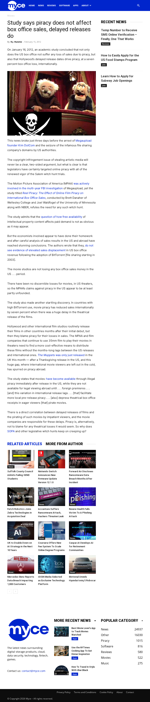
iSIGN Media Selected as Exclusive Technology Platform (51, 580)
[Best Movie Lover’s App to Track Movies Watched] (61, 632)
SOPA (11, 431)
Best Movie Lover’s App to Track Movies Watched (83, 631)
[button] (138, 5)
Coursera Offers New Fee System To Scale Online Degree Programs (51, 546)
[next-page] (15, 591)
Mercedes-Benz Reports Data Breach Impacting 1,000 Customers (20, 580)
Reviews (51, 5)
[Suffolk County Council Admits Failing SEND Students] (20, 459)
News (41, 5)
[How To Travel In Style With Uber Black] (61, 670)
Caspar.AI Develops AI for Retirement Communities (81, 546)
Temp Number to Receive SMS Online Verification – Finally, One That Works (119, 34)
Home (32, 5)
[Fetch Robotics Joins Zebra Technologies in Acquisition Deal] (20, 496)
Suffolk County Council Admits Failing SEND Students (20, 475)
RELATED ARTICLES (24, 444)
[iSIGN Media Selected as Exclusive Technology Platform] (51, 564)
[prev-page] (9, 591)
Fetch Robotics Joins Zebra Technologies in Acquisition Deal (19, 513)
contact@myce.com (33, 671)
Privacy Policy (63, 692)
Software (64, 5)
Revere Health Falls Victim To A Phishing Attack (80, 513)
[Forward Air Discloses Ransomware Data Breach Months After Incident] (82, 459)
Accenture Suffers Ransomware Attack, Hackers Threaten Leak (51, 513)
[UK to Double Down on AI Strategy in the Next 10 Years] (20, 530)
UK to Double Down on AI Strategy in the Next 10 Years (20, 546)
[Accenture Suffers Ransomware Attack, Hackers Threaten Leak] (51, 496)
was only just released (61, 355)
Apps (75, 5)
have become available (61, 379)
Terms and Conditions (85, 692)
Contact (130, 692)
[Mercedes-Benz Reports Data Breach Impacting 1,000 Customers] (20, 564)
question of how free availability (61, 216)
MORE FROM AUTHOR (64, 444)
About (85, 5)
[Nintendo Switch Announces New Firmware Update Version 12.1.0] (51, 459)
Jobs (104, 64)
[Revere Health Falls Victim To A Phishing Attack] (82, 496)
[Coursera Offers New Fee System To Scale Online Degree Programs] (51, 530)
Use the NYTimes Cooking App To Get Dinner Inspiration (82, 650)
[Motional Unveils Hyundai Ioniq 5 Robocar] (82, 564)
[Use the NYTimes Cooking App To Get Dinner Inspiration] (61, 651)
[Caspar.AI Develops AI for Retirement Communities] (82, 530)
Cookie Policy (106, 692)
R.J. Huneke (16, 41)
